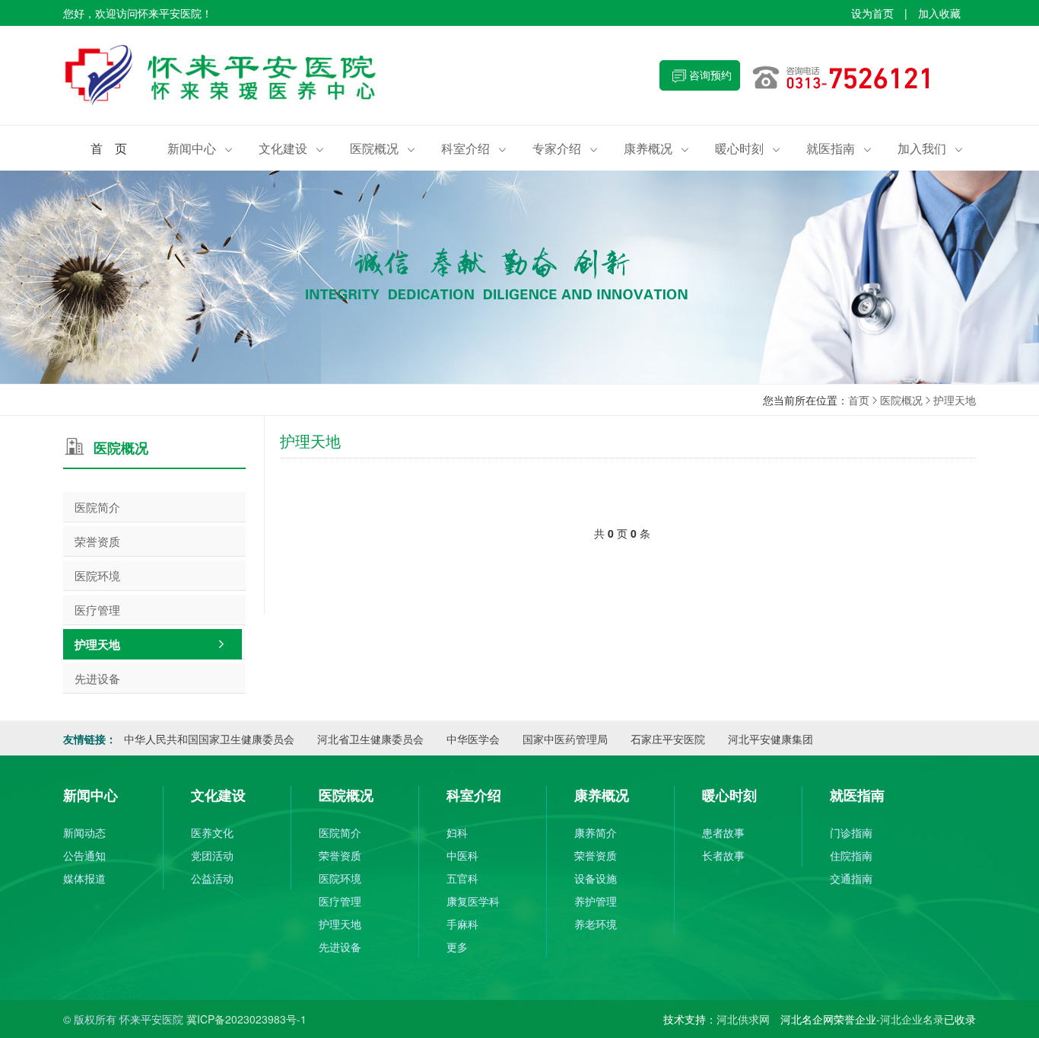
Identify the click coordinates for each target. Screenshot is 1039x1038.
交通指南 (851, 878)
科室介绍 (474, 148)
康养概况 (656, 148)
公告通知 (84, 855)
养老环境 (595, 923)
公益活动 (212, 878)
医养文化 (212, 832)
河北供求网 (743, 1019)
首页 (858, 399)
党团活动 (212, 855)
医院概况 (382, 148)
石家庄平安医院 (668, 738)
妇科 (457, 832)
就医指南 (839, 148)
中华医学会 (473, 738)
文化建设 (291, 148)
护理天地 (954, 399)
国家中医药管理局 (565, 738)
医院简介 (97, 507)
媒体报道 (84, 878)
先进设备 (97, 678)
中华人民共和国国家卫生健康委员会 (209, 738)
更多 (457, 946)
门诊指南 (851, 832)
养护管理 (595, 901)
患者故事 (723, 832)
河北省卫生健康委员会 (370, 738)
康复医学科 (473, 901)
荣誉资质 (97, 541)
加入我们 (930, 148)
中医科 (462, 855)
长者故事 (723, 855)
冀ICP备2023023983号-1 (246, 1019)
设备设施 (595, 878)
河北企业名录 (912, 1019)
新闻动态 (84, 832)
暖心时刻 (747, 148)
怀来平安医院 (291, 75)
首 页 (109, 148)
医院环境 (97, 575)
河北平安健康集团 (770, 738)
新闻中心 (200, 148)
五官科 (462, 878)
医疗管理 (97, 610)
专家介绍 (565, 148)
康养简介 (595, 832)
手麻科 (462, 923)
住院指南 (851, 855)
